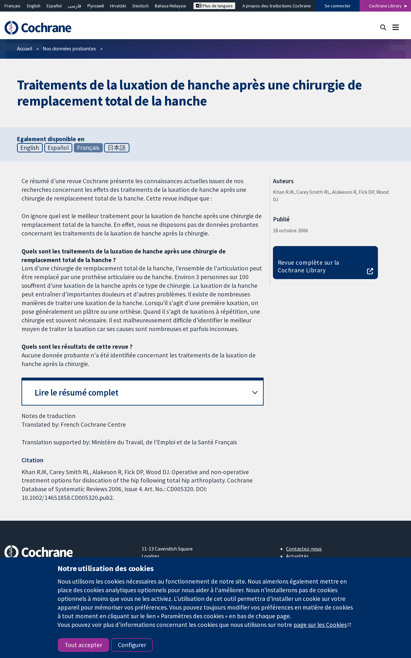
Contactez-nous (304, 548)
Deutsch (141, 6)
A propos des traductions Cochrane (276, 6)
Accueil (24, 48)
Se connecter (338, 6)
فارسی (74, 6)
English (33, 6)
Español (54, 6)
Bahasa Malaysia (170, 6)
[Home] (40, 28)
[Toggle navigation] (395, 27)
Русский (95, 6)
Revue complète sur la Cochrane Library (308, 266)
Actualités (297, 556)
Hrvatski (118, 6)
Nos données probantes (69, 48)
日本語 (117, 147)
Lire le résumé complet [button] (76, 392)
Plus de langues (217, 6)
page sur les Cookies (320, 624)
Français (12, 6)
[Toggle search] (383, 27)
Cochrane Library (385, 6)
